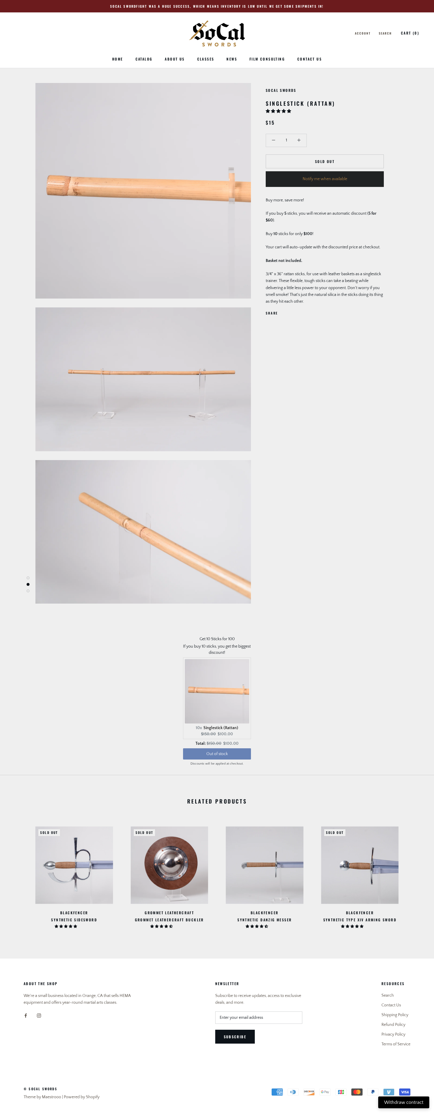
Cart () (410, 32)
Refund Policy (393, 1024)
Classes (205, 58)
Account (363, 33)
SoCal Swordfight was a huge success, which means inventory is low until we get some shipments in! (217, 6)
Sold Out (325, 161)
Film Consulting (267, 58)
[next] (415, 874)
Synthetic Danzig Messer (264, 919)
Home (117, 58)
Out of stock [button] (217, 754)
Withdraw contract (403, 1102)
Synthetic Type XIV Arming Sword (360, 919)
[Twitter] (291, 311)
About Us (175, 58)
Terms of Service (395, 1044)
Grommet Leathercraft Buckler (169, 919)
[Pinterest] (299, 311)
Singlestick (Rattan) (220, 728)
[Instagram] (39, 1015)
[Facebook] (283, 311)
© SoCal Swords (40, 1088)
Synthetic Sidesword (74, 919)
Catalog (144, 58)
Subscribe (235, 1036)
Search (385, 33)
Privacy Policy (393, 1034)
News (231, 58)
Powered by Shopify (81, 1097)
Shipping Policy (394, 1015)
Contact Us (309, 58)
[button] (279, 111)
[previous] (18, 874)
